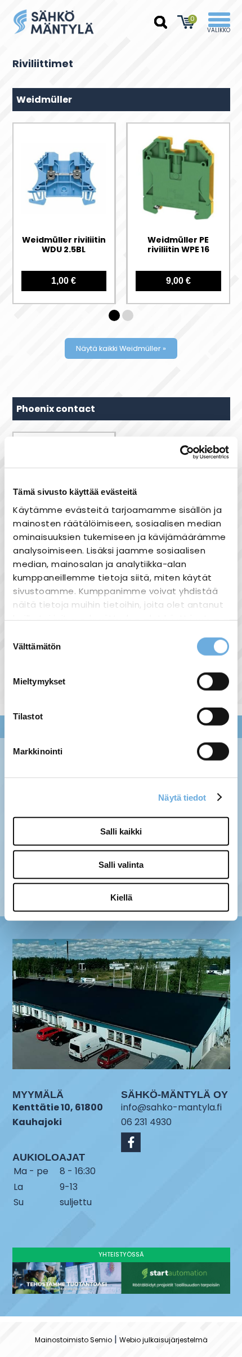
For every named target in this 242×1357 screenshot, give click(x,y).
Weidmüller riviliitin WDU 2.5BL (64, 245)
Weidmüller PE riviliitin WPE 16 (178, 245)
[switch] (213, 682)
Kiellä (121, 897)
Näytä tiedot (182, 797)
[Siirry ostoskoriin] (186, 22)
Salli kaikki (121, 831)
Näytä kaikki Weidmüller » (121, 348)
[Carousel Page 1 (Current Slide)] (114, 315)
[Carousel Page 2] (127, 315)
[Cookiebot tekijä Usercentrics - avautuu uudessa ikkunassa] (180, 452)
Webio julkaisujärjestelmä (163, 1340)
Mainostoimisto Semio (73, 1340)
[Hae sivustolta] (161, 22)
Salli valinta (121, 864)
